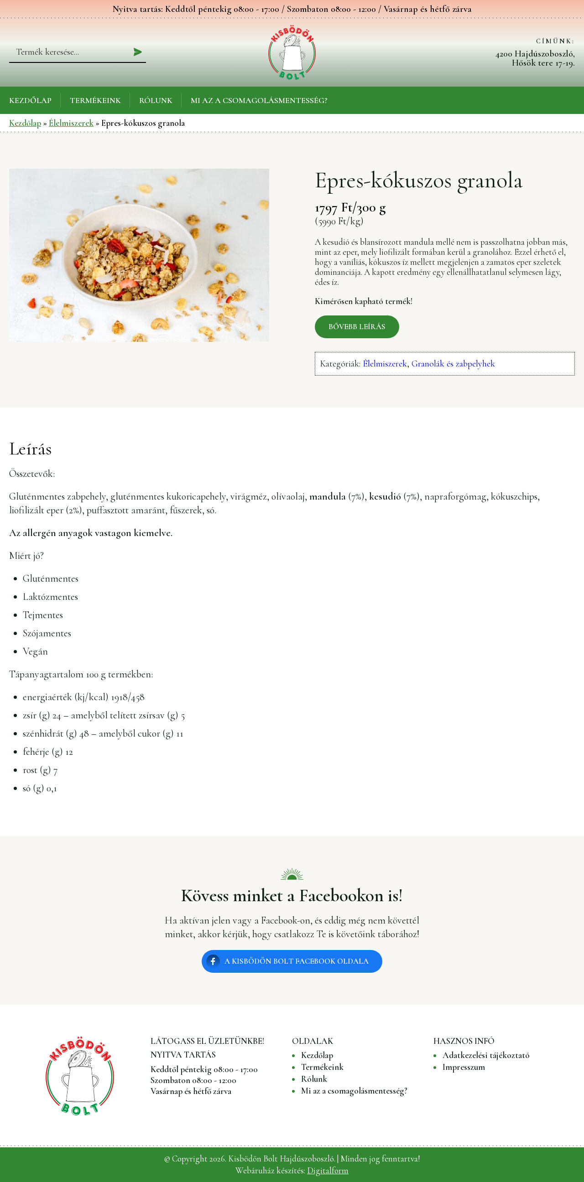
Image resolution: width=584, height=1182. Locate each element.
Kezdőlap (30, 100)
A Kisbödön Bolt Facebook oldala (296, 961)
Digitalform (328, 1170)
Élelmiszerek (71, 123)
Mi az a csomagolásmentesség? (259, 100)
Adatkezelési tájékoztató (486, 1055)
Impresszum (464, 1067)
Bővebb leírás (357, 326)
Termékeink (95, 100)
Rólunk (155, 100)
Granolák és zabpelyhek (453, 363)
